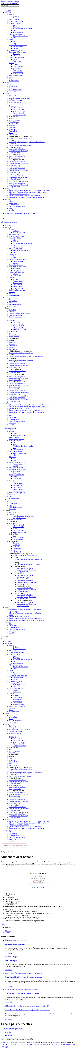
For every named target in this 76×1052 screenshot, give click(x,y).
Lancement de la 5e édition (17, 161)
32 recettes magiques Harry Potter (24, 213)
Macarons (12, 77)
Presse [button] (7, 297)
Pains (14, 38)
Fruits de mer (17, 61)
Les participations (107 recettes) (18, 178)
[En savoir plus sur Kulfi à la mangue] (11, 957)
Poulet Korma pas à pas (21, 194)
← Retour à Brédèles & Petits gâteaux (14, 845)
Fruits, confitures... (18, 66)
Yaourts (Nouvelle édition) (17, 206)
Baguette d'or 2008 (19, 111)
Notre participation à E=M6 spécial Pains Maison (34, 190)
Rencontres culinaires (15, 102)
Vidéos (7, 188)
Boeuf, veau (16, 27)
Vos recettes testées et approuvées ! (12, 1029)
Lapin (14, 25)
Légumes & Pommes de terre (18, 45)
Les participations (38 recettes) (18, 185)
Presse (7, 82)
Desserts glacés (17, 68)
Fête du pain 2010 (18, 108)
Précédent (8, 931)
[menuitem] (10, 428)
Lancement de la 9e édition (17, 183)
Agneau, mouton (18, 32)
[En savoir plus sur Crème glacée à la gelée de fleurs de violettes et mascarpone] (24, 973)
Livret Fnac (12, 208)
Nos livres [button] (8, 414)
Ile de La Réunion (14, 120)
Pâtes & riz (12, 39)
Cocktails (16, 16)
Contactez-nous (9, 1034)
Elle (10, 84)
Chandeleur (12, 127)
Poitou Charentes (14, 122)
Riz (14, 41)
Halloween (12, 125)
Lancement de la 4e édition (17, 156)
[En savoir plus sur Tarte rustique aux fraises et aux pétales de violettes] (21, 989)
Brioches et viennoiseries (20, 36)
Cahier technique (14, 204)
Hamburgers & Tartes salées (17, 52)
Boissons (11, 14)
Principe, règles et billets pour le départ (21, 138)
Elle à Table (12, 91)
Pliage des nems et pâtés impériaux (19, 99)
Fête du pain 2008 (18, 109)
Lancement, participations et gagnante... (21, 145)
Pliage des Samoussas (15, 100)
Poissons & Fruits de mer (16, 57)
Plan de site (8, 1036)
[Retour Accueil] (9, 3)
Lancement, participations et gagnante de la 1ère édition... (27, 142)
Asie (10, 118)
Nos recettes (8, 12)
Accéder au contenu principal (10, 1)
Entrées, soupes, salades (16, 21)
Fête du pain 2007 (18, 113)
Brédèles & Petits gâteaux (17, 75)
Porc (14, 30)
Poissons (15, 59)
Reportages (12, 106)
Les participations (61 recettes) (18, 163)
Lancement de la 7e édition (17, 176)
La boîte (11, 210)
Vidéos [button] (7, 403)
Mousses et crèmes (18, 73)
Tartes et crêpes (17, 70)
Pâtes (14, 43)
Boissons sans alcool (19, 18)
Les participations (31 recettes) (18, 170)
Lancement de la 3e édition (17, 149)
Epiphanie (12, 129)
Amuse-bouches (14, 20)
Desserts (11, 63)
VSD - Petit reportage (15, 90)
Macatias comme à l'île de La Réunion (32, 197)
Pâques (11, 133)
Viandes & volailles (15, 23)
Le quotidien (13, 86)
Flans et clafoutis (18, 72)
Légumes (15, 48)
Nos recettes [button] (8, 227)
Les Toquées (13, 203)
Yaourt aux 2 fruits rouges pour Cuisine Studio (31, 192)
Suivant (7, 933)
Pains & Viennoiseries (15, 34)
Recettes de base (14, 81)
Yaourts (11, 79)
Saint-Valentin (13, 134)
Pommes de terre (18, 46)
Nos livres (8, 199)
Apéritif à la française (19, 115)
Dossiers (7, 93)
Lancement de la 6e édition (17, 169)
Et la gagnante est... (15, 152)
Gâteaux (15, 64)
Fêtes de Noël (13, 131)
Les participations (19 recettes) (18, 151)
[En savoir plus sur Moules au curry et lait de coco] (15, 940)
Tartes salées (16, 55)
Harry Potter (12, 95)
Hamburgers (16, 54)
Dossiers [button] (7, 308)
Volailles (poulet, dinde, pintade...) (23, 29)
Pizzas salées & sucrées (16, 50)
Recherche (8, 1032)
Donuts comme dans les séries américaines (27, 195)
